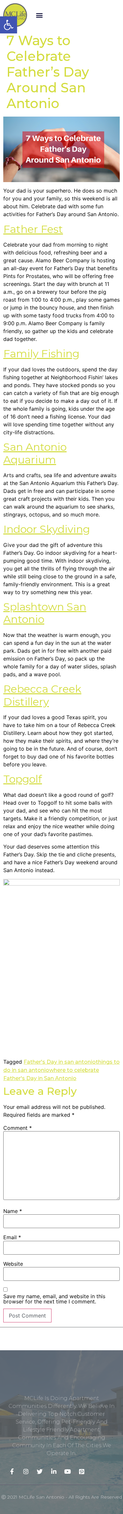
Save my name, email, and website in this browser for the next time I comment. (54, 1299)
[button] (39, 15)
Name (12, 1211)
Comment (17, 1128)
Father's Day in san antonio (60, 1062)
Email (12, 1237)
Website (13, 1263)
